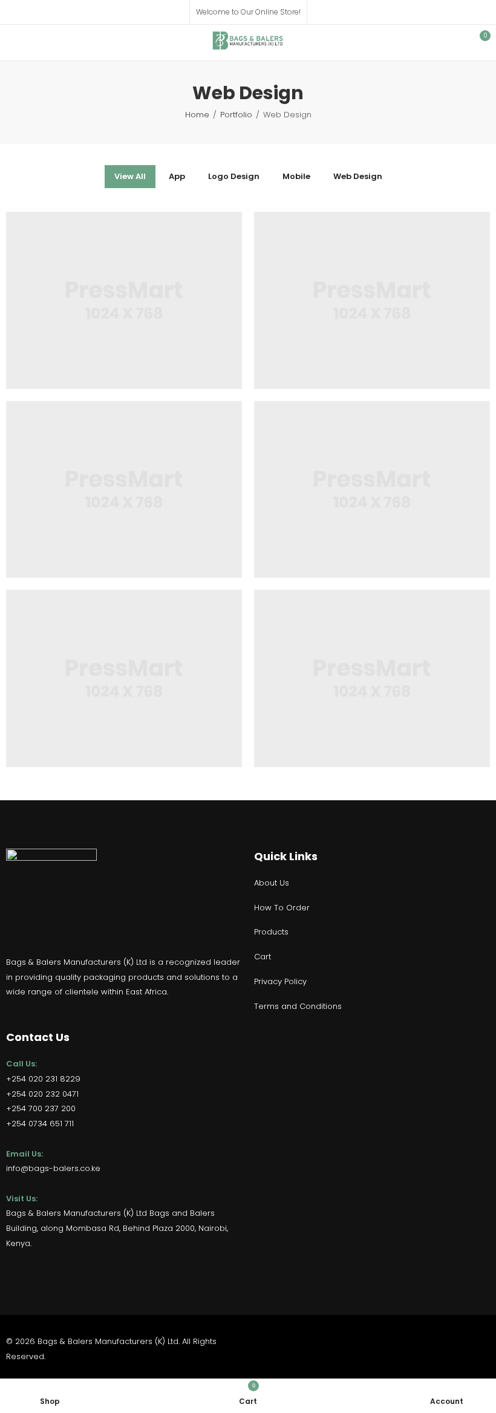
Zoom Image (143, 240)
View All (130, 176)
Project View (105, 240)
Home (197, 114)
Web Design (357, 176)
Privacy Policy (280, 981)
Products (271, 932)
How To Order (282, 907)
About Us (271, 883)
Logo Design (233, 176)
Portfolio (236, 114)
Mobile (296, 176)
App (177, 176)
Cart (262, 956)
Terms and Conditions (298, 1006)
